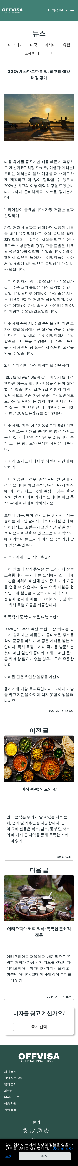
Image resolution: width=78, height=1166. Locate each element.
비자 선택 (56, 10)
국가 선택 (39, 1026)
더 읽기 (16, 840)
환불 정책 (10, 1110)
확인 (45, 1156)
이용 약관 (10, 1103)
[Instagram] (40, 1130)
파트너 (8, 1091)
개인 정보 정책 (13, 1078)
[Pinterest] (26, 1130)
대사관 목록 (11, 1097)
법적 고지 (10, 1084)
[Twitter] (33, 1130)
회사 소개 (10, 1071)
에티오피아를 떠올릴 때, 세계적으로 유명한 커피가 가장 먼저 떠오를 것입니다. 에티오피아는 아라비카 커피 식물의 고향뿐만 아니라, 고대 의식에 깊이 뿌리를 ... (39, 968)
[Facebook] (47, 1130)
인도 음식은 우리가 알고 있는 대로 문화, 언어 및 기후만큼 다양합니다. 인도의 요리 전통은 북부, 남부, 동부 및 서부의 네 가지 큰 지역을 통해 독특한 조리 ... (38, 828)
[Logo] (12, 10)
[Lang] (73, 10)
